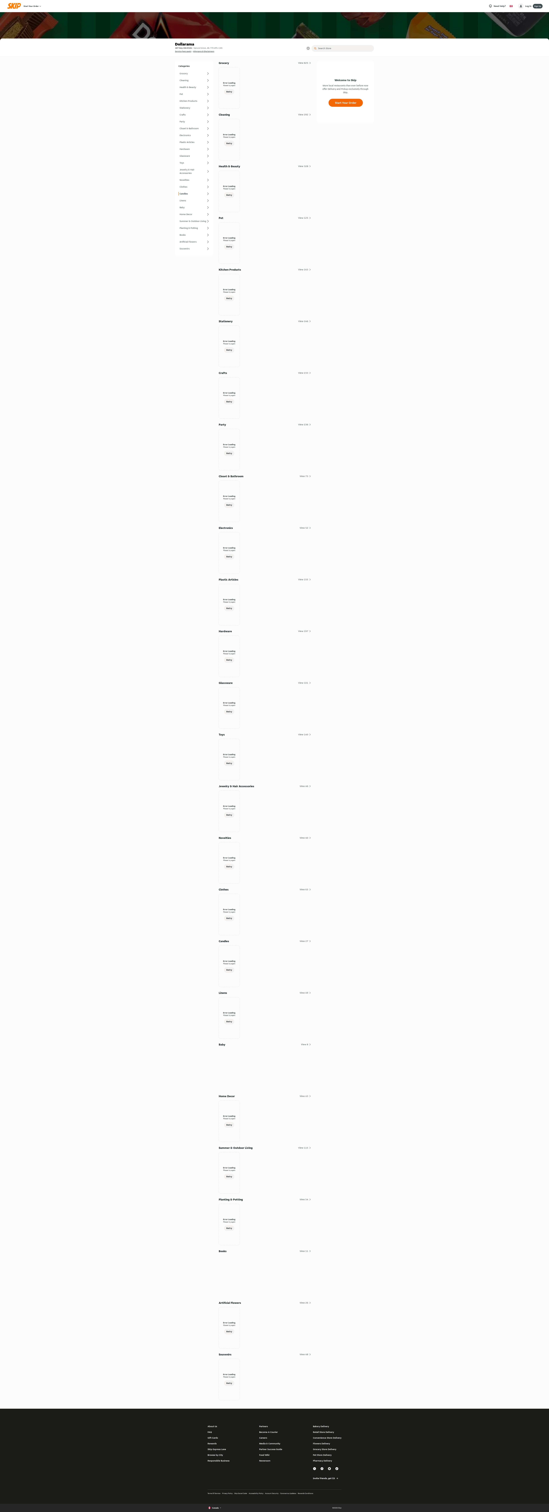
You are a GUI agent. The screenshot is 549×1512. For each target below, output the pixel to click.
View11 (304, 1251)
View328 (303, 166)
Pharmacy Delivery (322, 1460)
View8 (304, 1044)
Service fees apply (183, 51)
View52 (304, 527)
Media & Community (269, 1443)
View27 (304, 941)
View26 (304, 1302)
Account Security (272, 1493)
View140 (303, 734)
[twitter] (314, 1469)
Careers (263, 1437)
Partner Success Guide (270, 1449)
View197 (303, 631)
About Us (212, 1426)
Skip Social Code (240, 1493)
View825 (303, 62)
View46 (304, 786)
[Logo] (15, 6)
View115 (303, 1147)
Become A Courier (268, 1432)
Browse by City (215, 1454)
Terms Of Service (214, 1493)
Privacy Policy (227, 1493)
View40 (304, 837)
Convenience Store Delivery (327, 1437)
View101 (303, 682)
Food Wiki (264, 1454)
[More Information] (308, 48)
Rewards (212, 1443)
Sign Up (537, 6)
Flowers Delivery (321, 1443)
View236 (303, 424)
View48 (304, 1354)
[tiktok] (337, 1469)
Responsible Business (218, 1460)
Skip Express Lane (217, 1449)
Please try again (229, 85)
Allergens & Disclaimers (203, 51)
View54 (304, 1199)
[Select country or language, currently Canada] (511, 6)
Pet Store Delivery (322, 1454)
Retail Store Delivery (323, 1432)
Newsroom (264, 1460)
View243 (303, 269)
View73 (304, 476)
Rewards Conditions (305, 1493)
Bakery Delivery (321, 1426)
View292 (303, 114)
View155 (303, 579)
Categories (184, 66)
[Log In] (521, 6)
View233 (303, 372)
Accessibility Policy (256, 1493)
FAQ (210, 1432)
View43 (304, 1096)
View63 (304, 889)
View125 (303, 217)
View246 (303, 321)
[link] (194, 73)
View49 (304, 992)
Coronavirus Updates (288, 1493)
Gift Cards (213, 1437)
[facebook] (322, 1469)
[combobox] (345, 48)
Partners (263, 1426)
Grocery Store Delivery (324, 1449)
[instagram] (329, 1469)
